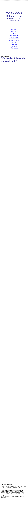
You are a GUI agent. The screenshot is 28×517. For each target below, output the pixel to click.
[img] (14, 7)
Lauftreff (14, 42)
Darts (14, 33)
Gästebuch (14, 48)
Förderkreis (14, 46)
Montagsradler (14, 40)
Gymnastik (14, 37)
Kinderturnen (14, 39)
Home (14, 28)
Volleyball (14, 35)
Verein (13, 44)
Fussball (14, 31)
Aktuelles (14, 29)
